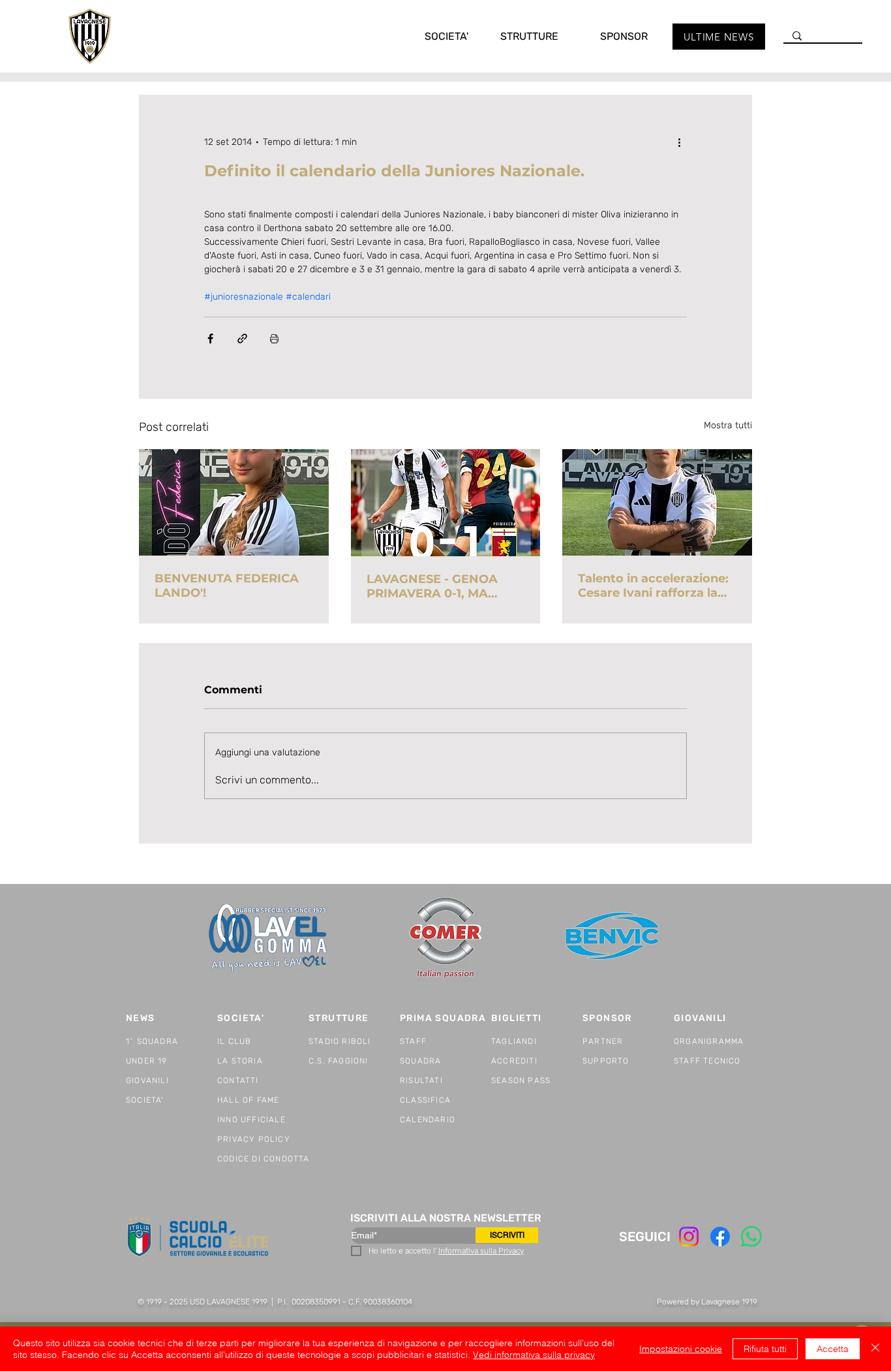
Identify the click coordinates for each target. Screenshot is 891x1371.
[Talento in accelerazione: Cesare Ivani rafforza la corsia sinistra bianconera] (657, 502)
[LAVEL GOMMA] (269, 937)
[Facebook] (720, 1236)
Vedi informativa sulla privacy (534, 1355)
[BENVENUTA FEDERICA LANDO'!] (234, 502)
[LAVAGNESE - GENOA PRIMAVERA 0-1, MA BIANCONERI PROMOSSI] (446, 502)
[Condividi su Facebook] (210, 338)
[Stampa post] (274, 338)
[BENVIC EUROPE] (613, 938)
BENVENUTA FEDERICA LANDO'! (227, 585)
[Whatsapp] (751, 1236)
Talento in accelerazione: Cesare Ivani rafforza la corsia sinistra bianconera (656, 585)
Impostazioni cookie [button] (680, 1349)
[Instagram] (689, 1236)
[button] (433, 36)
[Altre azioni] (679, 142)
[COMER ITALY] (445, 938)
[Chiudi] (875, 1349)
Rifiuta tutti (765, 1349)
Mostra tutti (728, 425)
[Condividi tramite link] (242, 338)
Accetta (833, 1349)
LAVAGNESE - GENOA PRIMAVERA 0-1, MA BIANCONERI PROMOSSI (441, 586)
